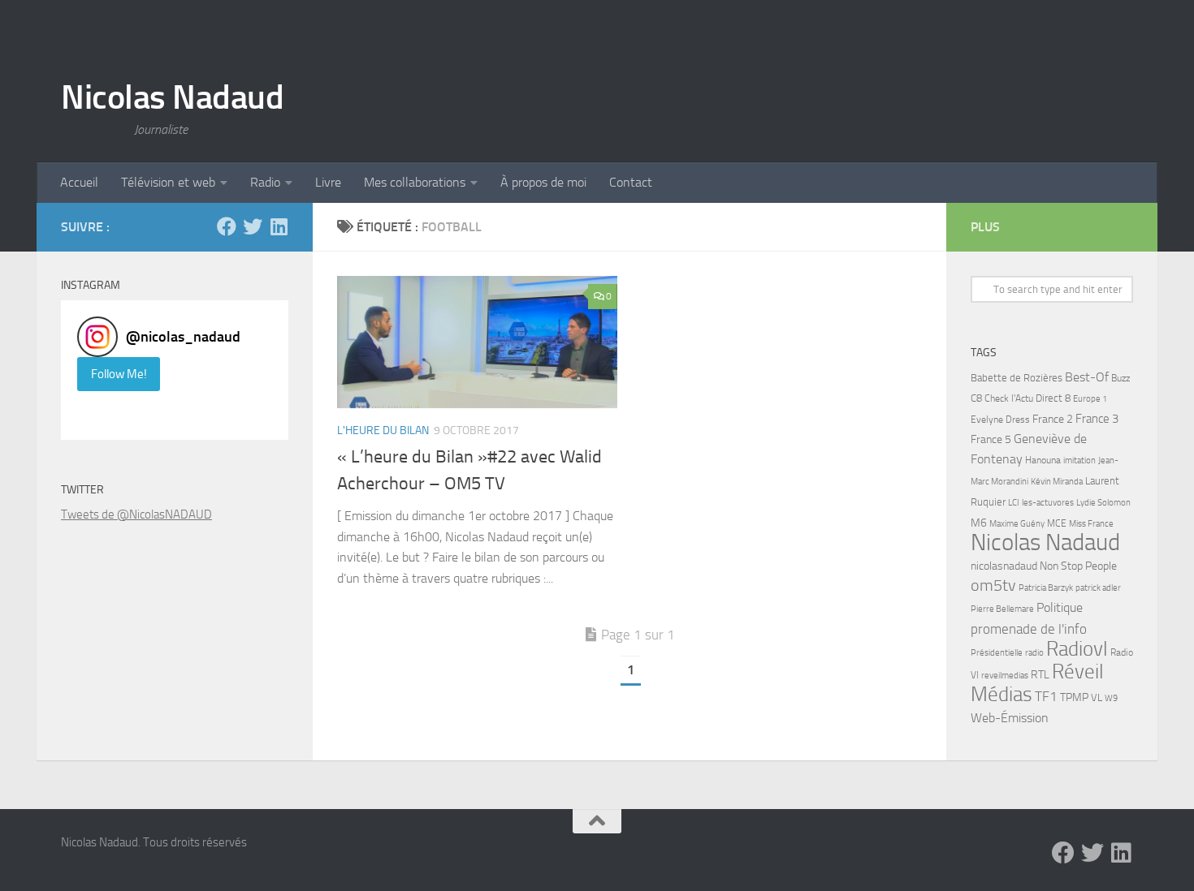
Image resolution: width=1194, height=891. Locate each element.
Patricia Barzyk (1046, 588)
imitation (1079, 460)
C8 (976, 398)
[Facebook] (226, 226)
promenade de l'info (1029, 629)
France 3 (1096, 418)
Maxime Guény (1017, 523)
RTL (1040, 675)
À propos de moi (543, 182)
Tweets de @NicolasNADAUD (136, 514)
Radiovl (1077, 649)
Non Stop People (1078, 566)
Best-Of (1087, 377)
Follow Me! (119, 374)
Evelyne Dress (1000, 419)
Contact (630, 182)
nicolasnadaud (1004, 566)
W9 (1111, 698)
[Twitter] (252, 226)
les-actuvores (1048, 502)
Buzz (1120, 378)
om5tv (993, 585)
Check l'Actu (1008, 398)
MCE (1056, 523)
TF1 (1046, 696)
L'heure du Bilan (383, 430)
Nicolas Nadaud (172, 97)
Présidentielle (997, 652)
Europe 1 (1090, 399)
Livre (328, 182)
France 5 (991, 439)
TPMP (1074, 697)
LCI (1013, 502)
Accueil (79, 182)
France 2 (1052, 419)
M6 (979, 523)
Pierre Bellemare (1002, 609)
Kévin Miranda (1057, 481)
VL (1096, 697)
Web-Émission (1010, 717)
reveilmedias (1004, 675)
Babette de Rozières (1016, 378)
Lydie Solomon (1103, 502)
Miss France (1091, 523)
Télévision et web (168, 182)
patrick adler (1098, 588)
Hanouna (1043, 460)
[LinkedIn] (278, 226)
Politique (1059, 607)
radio (1034, 652)
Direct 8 (1053, 398)
